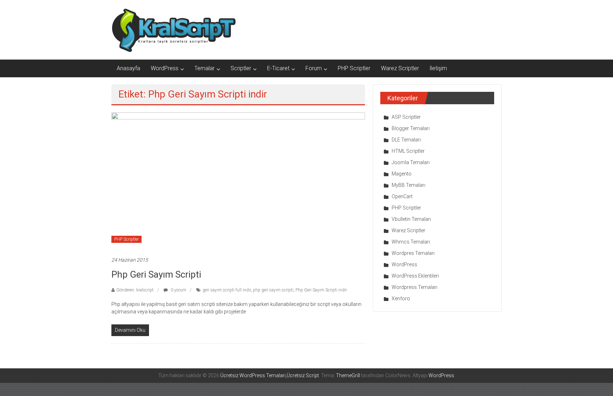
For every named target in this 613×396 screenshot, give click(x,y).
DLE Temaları (406, 140)
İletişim (438, 68)
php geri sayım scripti (273, 290)
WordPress (164, 68)
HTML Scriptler (408, 151)
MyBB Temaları (408, 185)
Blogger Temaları (411, 128)
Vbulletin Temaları (411, 219)
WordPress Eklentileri (415, 276)
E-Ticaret (278, 68)
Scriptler (241, 68)
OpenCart (402, 196)
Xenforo (401, 298)
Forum (313, 68)
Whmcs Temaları (411, 242)
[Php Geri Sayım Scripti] (238, 180)
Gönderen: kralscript (135, 290)
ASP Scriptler (406, 117)
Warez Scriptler (400, 68)
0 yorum (178, 290)
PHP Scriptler (354, 68)
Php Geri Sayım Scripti (156, 274)
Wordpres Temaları (413, 253)
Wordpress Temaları (414, 287)
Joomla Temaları (411, 162)
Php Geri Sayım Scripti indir (321, 290)
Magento (402, 174)
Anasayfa (128, 68)
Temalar (204, 68)
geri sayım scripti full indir (227, 290)
